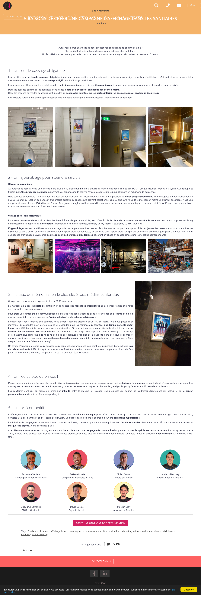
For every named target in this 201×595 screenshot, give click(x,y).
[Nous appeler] (167, 5)
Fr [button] (194, 5)
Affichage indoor (59, 531)
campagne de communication (85, 531)
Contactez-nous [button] (101, 561)
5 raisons (32, 531)
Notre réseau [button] (12, 17)
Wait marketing (40, 534)
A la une (44, 531)
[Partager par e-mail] (118, 544)
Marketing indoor (130, 531)
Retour (26, 550)
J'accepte (189, 589)
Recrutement (136, 17)
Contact (120, 17)
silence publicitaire (163, 531)
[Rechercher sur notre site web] (156, 5)
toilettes (25, 534)
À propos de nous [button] (87, 17)
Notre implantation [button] (60, 17)
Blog (107, 17)
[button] (94, 573)
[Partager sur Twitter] (109, 544)
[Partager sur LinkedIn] (114, 544)
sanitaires (147, 531)
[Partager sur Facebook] (105, 544)
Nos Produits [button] (34, 17)
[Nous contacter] (179, 5)
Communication (111, 531)
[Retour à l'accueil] (8, 5)
